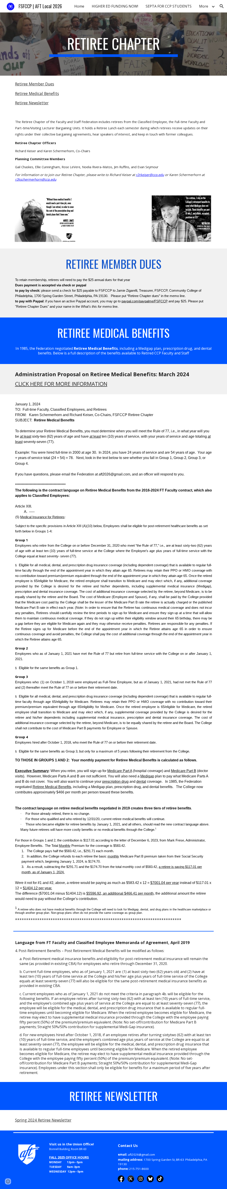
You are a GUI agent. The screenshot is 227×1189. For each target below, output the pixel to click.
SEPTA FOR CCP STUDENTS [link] (169, 6)
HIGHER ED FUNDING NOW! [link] (115, 6)
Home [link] (79, 6)
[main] (113, 44)
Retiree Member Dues (34, 84)
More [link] (203, 6)
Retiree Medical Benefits (37, 93)
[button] (221, 6)
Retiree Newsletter (32, 102)
